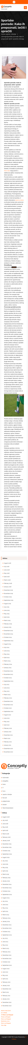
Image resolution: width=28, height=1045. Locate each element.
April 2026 (7, 576)
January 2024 (7, 667)
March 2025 (7, 620)
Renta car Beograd (5, 1017)
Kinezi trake (7, 170)
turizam (4, 804)
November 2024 (8, 634)
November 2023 (8, 674)
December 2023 (8, 671)
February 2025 (8, 624)
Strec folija (3, 1025)
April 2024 (7, 657)
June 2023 (7, 688)
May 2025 (6, 613)
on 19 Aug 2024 (10, 76)
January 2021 (7, 745)
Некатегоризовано (7, 808)
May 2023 (6, 691)
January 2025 (7, 627)
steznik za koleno (19, 200)
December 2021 (8, 735)
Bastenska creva (5, 1021)
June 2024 (7, 651)
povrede (14, 267)
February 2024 (8, 664)
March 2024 (7, 661)
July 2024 (6, 647)
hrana (4, 784)
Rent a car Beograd (6, 1019)
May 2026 (6, 573)
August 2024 (7, 644)
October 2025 (8, 597)
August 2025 (7, 603)
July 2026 (6, 566)
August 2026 (7, 563)
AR (7, 1014)
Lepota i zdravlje (10, 34)
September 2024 (8, 640)
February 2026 (8, 583)
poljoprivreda (6, 801)
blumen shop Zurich (6, 1010)
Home (3, 34)
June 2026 (7, 570)
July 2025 (6, 607)
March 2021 (7, 738)
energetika (5, 781)
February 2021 (8, 742)
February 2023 (8, 698)
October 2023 (8, 677)
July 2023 (6, 684)
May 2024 (6, 654)
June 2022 (7, 718)
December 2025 (8, 590)
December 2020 (8, 748)
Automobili (5, 777)
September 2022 (8, 711)
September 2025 (8, 600)
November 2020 (8, 752)
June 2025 (7, 610)
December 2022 (8, 701)
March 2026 (7, 580)
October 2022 (8, 708)
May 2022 (6, 721)
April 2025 (6, 617)
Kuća (3, 791)
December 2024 (8, 630)
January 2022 (7, 731)
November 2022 (8, 704)
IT (3, 787)
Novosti (4, 798)
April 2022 (6, 725)
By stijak (18, 76)
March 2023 (7, 694)
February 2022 (8, 728)
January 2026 (7, 586)
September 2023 (8, 681)
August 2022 (7, 715)
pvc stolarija (4, 1012)
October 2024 (8, 637)
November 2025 (8, 593)
